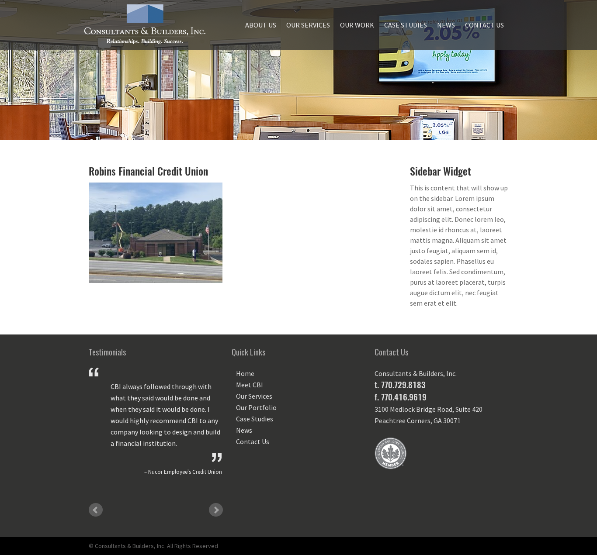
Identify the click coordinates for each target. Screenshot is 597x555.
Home (245, 373)
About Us (260, 25)
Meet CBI (249, 384)
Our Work (357, 25)
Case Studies (405, 25)
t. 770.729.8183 (400, 384)
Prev (96, 510)
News (446, 25)
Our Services (308, 25)
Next (216, 510)
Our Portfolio (256, 407)
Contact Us (484, 25)
